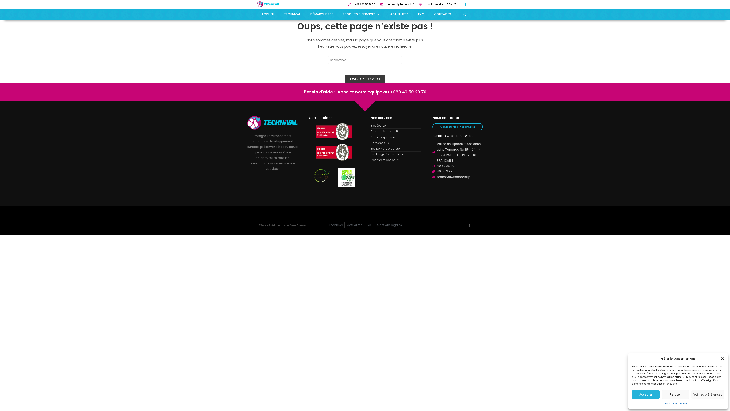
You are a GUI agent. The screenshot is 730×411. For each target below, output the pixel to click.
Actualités (399, 14)
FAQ (421, 14)
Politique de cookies (676, 403)
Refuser (675, 395)
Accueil (268, 14)
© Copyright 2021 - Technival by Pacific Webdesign (283, 225)
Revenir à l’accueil (365, 79)
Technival (292, 14)
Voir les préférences (707, 395)
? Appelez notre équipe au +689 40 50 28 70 (365, 92)
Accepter (645, 395)
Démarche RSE (321, 14)
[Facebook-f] (465, 4)
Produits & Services (359, 14)
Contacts (442, 14)
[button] (722, 359)
